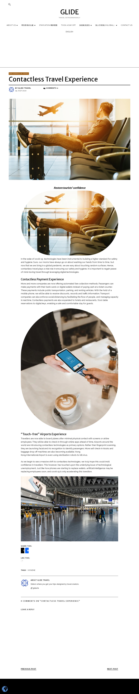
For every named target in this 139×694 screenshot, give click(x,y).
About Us (11, 25)
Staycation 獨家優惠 (48, 25)
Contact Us (126, 25)
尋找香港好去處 (27, 25)
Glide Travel (24, 88)
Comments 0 (52, 88)
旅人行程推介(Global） (105, 25)
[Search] (9, 4)
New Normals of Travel (18, 73)
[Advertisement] (69, 51)
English (69, 32)
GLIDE (69, 12)
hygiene (31, 570)
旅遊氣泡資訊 (84, 25)
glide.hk (36, 588)
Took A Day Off (68, 25)
